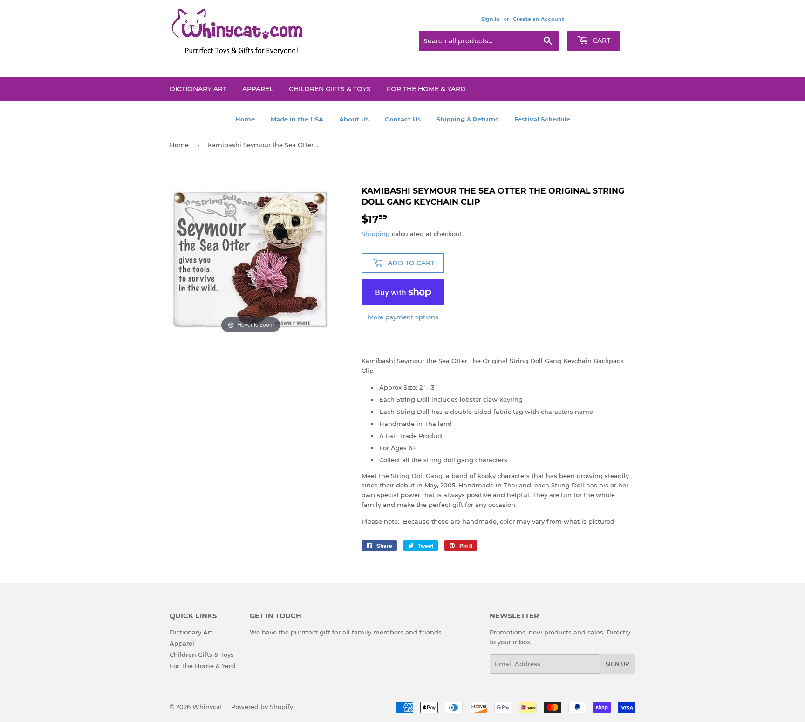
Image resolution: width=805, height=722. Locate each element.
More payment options (403, 317)
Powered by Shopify (262, 706)
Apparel (257, 89)
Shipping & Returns (467, 119)
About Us (354, 119)
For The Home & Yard (426, 89)
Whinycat (207, 706)
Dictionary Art (198, 89)
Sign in (490, 19)
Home (245, 119)
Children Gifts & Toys (330, 89)
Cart (600, 40)
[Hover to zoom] (251, 259)
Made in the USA (297, 119)
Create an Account (538, 19)
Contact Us (403, 119)
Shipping (376, 233)
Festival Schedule (542, 119)
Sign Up (617, 664)
